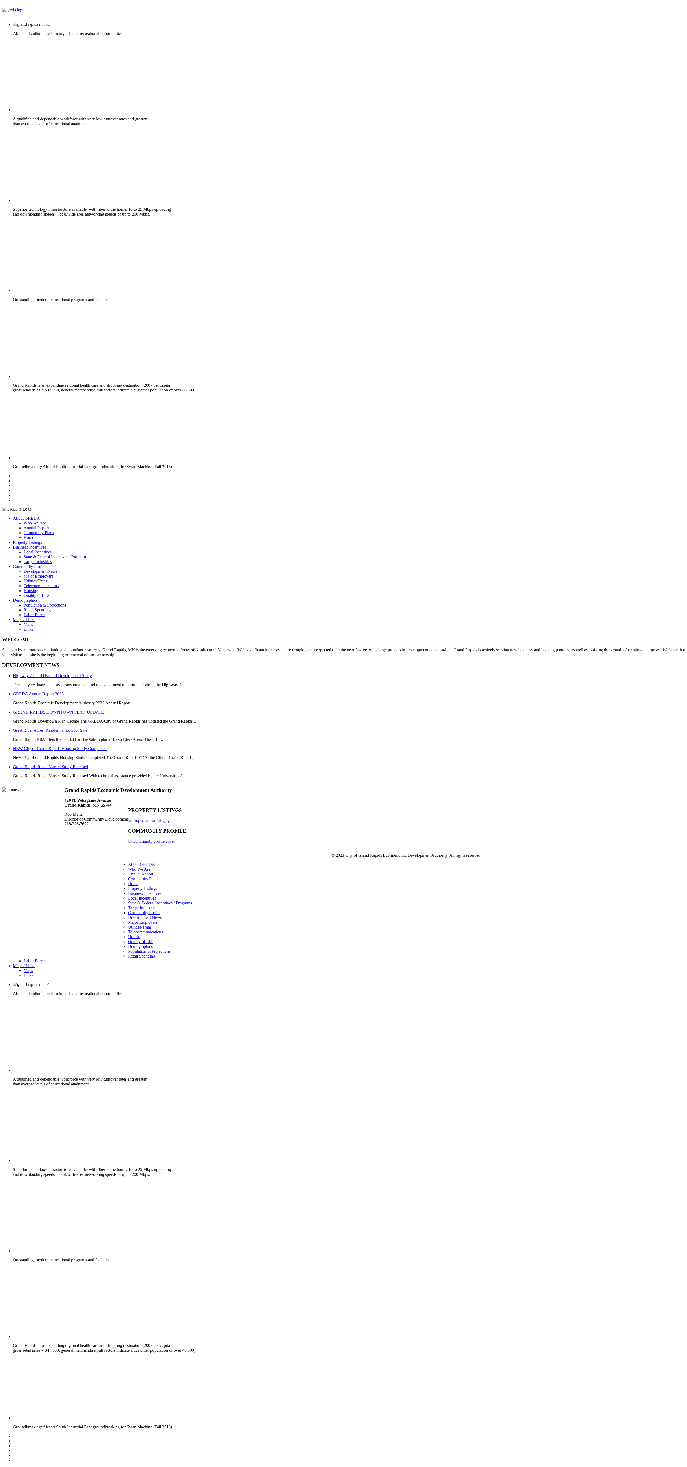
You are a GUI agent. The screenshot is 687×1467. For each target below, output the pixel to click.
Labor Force (34, 614)
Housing (31, 590)
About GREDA (26, 518)
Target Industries (38, 561)
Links (28, 629)
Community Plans (39, 532)
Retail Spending (37, 610)
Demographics (25, 600)
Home (29, 537)
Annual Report (36, 528)
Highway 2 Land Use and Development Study (52, 675)
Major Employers (38, 576)
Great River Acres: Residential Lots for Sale (50, 730)
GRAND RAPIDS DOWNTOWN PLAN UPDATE (58, 712)
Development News (40, 571)
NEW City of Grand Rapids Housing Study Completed (60, 748)
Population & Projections (45, 605)
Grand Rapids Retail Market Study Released (50, 766)
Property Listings (27, 542)
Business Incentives (29, 547)
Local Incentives (38, 552)
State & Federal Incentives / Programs (55, 557)
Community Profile (29, 566)
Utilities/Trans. (36, 581)
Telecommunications (41, 585)
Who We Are (35, 523)
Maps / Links (24, 619)
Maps (28, 624)
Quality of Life (36, 595)
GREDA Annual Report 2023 (38, 694)
